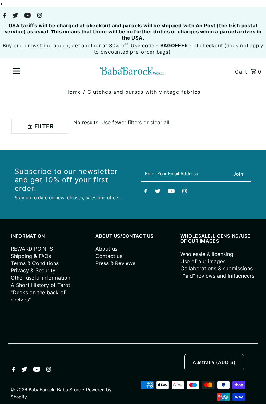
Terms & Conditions (35, 263)
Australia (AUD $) (214, 362)
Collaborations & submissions (216, 268)
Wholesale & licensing (206, 254)
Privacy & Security (33, 270)
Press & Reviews (115, 263)
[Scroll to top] (253, 391)
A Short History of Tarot (40, 285)
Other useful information (40, 278)
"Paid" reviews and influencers (217, 276)
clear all (159, 122)
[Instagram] (39, 15)
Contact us (108, 256)
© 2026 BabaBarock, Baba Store (46, 389)
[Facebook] (4, 15)
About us (106, 248)
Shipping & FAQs (31, 256)
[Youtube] (27, 15)
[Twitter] (14, 15)
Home (73, 92)
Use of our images (202, 261)
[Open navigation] (30, 71)
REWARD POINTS (32, 248)
